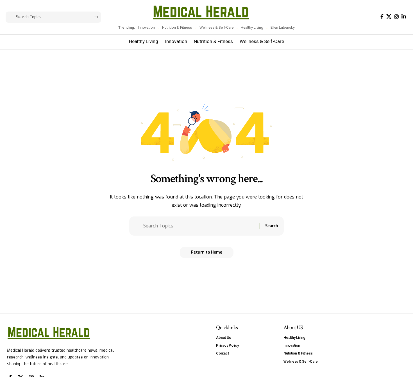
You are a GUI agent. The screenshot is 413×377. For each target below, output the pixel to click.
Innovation (146, 27)
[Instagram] (396, 16)
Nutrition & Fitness (177, 27)
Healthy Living (252, 27)
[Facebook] (382, 16)
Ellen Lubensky (283, 27)
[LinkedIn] (403, 16)
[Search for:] (199, 226)
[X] (389, 16)
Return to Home (206, 252)
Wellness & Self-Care (216, 27)
